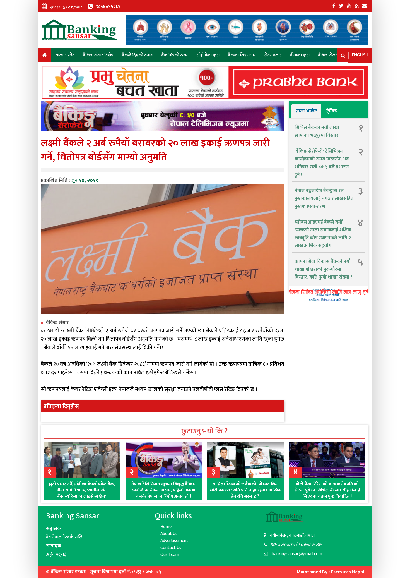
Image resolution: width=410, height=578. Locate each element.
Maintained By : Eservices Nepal (330, 572)
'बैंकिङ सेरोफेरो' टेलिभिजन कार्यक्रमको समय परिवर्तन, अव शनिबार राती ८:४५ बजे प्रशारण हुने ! (322, 163)
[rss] (356, 6)
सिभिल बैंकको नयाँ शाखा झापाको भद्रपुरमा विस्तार (317, 131)
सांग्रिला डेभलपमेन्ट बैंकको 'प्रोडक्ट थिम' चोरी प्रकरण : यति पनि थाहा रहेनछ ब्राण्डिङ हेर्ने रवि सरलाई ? (245, 490)
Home (44, 56)
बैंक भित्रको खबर (174, 55)
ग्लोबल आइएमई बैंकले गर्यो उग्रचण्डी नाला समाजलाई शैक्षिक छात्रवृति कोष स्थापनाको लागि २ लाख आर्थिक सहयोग (323, 234)
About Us (168, 534)
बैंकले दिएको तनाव (137, 55)
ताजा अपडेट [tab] (306, 111)
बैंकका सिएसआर (242, 55)
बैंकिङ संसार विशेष (98, 55)
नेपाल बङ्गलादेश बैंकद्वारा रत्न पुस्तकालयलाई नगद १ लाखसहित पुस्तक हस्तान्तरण (324, 198)
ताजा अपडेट (65, 55)
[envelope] (364, 6)
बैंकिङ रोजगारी (330, 55)
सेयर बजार (272, 55)
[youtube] (349, 6)
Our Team (169, 554)
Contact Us (170, 547)
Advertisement (174, 541)
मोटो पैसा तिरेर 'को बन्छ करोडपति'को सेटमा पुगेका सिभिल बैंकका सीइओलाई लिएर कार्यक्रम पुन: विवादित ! (327, 490)
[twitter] (341, 6)
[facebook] (333, 6)
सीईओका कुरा (208, 55)
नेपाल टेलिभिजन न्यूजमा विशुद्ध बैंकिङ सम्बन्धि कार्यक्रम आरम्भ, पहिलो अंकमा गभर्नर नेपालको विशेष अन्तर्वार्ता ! (163, 490)
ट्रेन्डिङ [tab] (331, 111)
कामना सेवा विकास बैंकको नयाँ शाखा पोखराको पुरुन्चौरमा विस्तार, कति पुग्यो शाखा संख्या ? (324, 269)
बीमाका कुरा (300, 55)
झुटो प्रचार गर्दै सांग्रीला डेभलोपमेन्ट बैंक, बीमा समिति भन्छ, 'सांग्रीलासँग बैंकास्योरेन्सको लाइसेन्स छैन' (82, 490)
